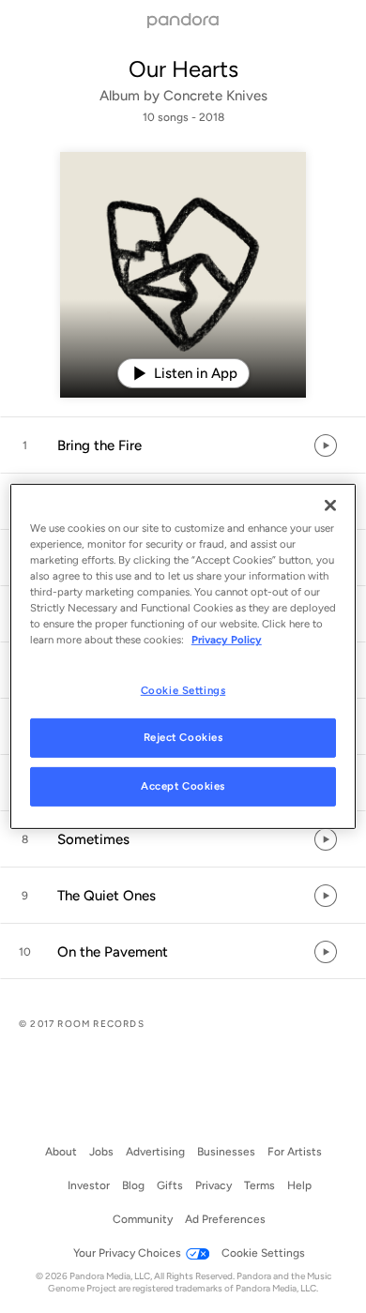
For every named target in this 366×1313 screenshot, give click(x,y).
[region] (183, 656)
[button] (183, 445)
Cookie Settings (183, 689)
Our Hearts (183, 69)
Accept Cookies (183, 785)
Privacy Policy (226, 639)
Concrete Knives (215, 95)
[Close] (330, 505)
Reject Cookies (183, 737)
